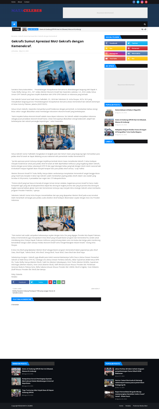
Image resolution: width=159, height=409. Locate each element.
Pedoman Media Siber (140, 406)
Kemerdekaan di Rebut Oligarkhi (128, 110)
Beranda (14, 36)
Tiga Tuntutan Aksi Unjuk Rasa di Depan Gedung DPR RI (38, 391)
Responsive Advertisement (105, 13)
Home (13, 2)
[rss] (115, 48)
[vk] (137, 53)
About (20, 2)
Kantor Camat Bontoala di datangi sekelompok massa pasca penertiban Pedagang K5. (129, 382)
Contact (26, 2)
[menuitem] (14, 24)
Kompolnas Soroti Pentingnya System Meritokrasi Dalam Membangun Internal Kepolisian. (38, 381)
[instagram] (142, 1)
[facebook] (133, 1)
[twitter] (138, 1)
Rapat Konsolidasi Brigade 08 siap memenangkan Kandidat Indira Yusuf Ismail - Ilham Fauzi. (129, 394)
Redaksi (15, 51)
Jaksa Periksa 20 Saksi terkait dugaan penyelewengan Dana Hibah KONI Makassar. (129, 371)
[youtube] (115, 59)
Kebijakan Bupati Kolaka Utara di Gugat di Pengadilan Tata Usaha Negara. (130, 131)
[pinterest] (146, 1)
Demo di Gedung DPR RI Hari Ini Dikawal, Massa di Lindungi (60, 29)
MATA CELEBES (28, 406)
